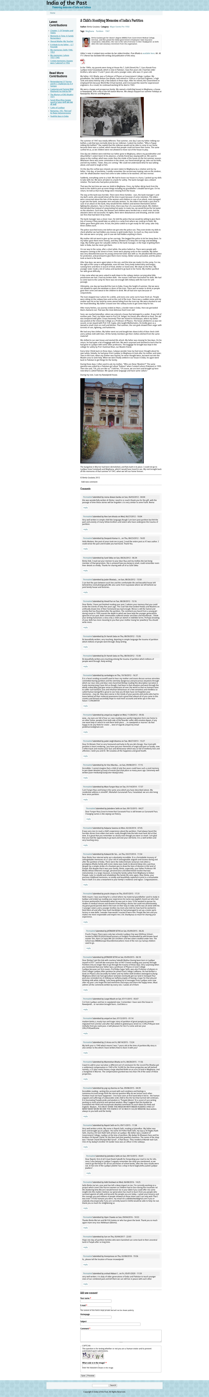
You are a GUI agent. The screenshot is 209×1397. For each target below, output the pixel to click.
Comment (85, 1329)
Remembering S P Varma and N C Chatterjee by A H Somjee (61, 84)
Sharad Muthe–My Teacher (61, 42)
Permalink (87, 497)
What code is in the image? (94, 1363)
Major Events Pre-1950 (119, 27)
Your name (85, 1298)
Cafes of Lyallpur (57, 108)
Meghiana (90, 31)
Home (52, 13)
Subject (83, 1322)
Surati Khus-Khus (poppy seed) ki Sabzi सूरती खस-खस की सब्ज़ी (61, 102)
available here (148, 53)
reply (85, 508)
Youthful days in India (59, 116)
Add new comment (89, 482)
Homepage (85, 1314)
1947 (107, 31)
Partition (99, 31)
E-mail (83, 1306)
